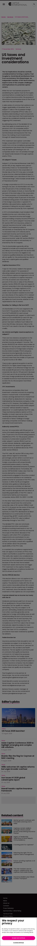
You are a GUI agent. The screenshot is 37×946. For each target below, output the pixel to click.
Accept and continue (18, 938)
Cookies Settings (18, 942)
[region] (18, 931)
